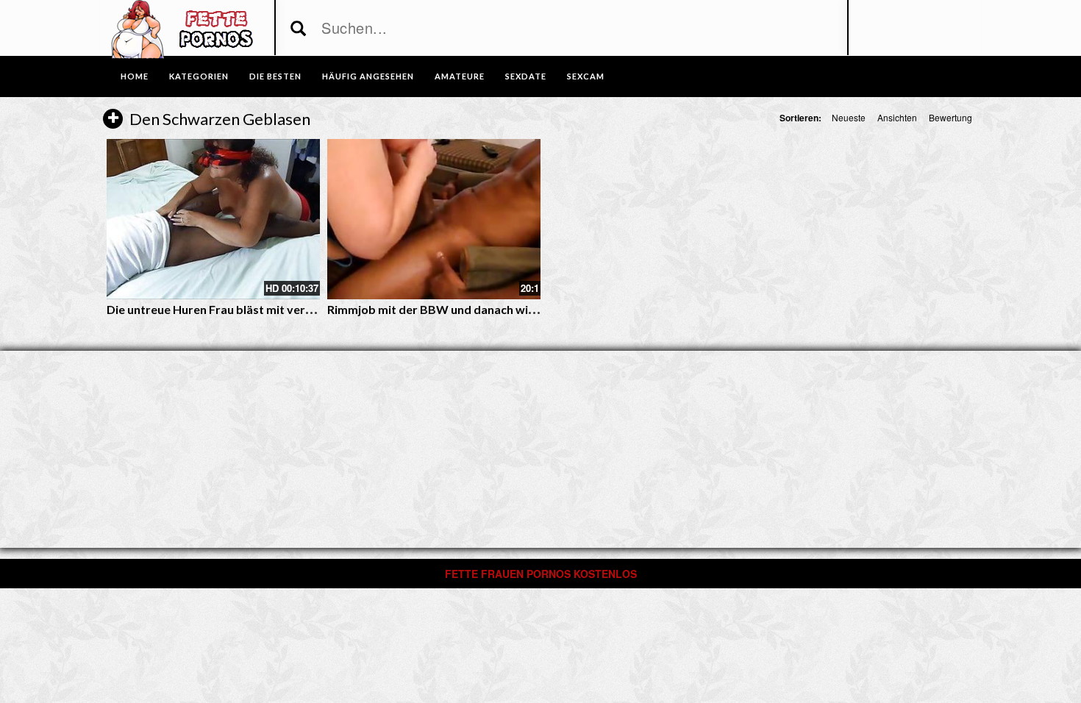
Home (135, 76)
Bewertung (950, 117)
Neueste (849, 117)
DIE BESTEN (275, 76)
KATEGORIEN (199, 76)
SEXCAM (585, 76)
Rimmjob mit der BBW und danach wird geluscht (458, 309)
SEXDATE (525, 76)
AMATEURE (460, 76)
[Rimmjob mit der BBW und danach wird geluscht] (433, 219)
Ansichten (897, 117)
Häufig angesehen (368, 76)
